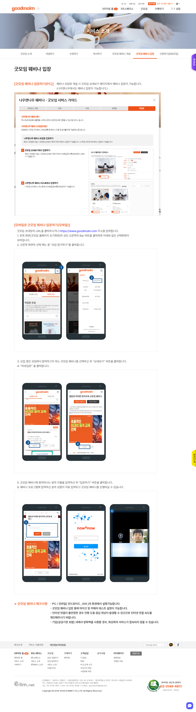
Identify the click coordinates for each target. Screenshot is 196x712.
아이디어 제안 (85, 668)
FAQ (82, 661)
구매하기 (105, 11)
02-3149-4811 (165, 3)
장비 (156, 11)
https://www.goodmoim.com (78, 231)
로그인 (123, 4)
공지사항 (141, 4)
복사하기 (97, 53)
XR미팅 (160, 11)
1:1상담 (83, 658)
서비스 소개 (18, 661)
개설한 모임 (118, 661)
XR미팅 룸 (108, 8)
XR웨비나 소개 (126, 11)
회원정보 (117, 658)
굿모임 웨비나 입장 (145, 53)
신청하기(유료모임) (169, 53)
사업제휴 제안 (85, 671)
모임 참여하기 (52, 661)
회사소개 (18, 645)
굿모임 (50, 653)
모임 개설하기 (52, 658)
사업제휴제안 (176, 11)
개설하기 (50, 53)
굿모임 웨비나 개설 (121, 53)
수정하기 (73, 53)
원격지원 (152, 3)
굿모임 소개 (26, 53)
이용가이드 (145, 11)
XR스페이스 (127, 8)
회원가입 (132, 4)
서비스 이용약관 (36, 645)
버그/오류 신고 (86, 664)
